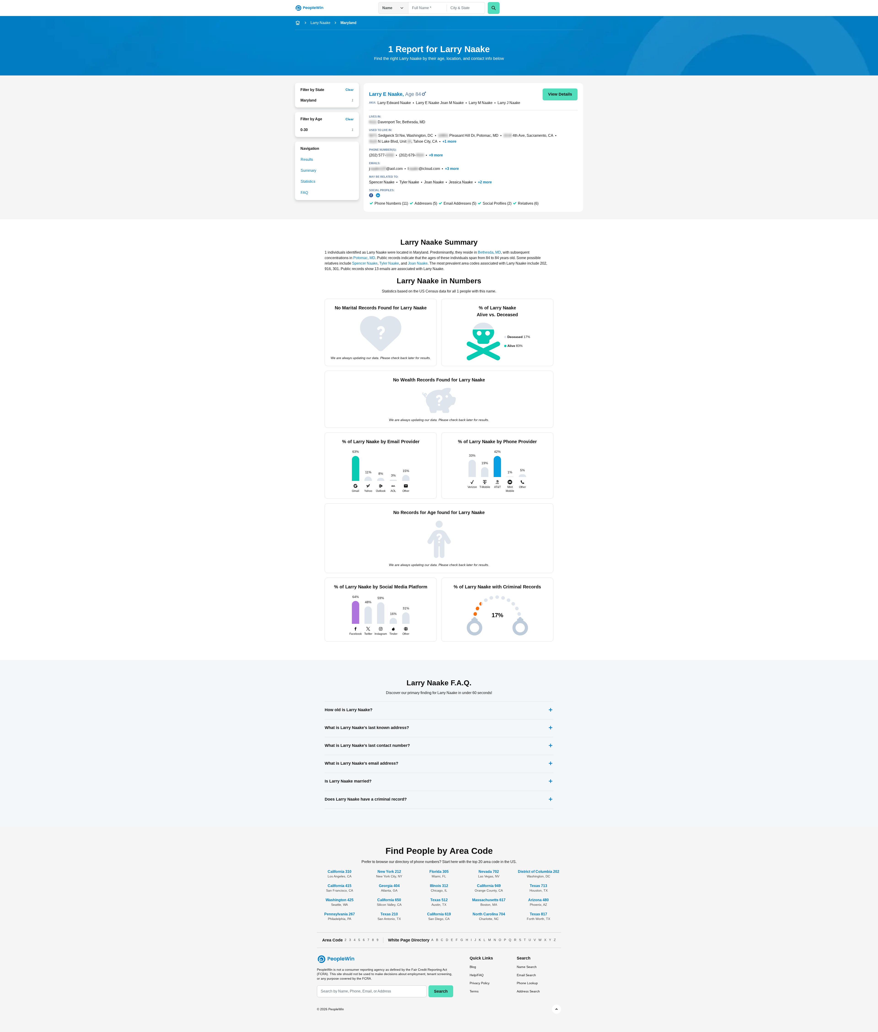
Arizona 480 (538, 900)
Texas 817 (538, 914)
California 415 (339, 886)
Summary (308, 170)
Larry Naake (320, 23)
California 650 (389, 900)
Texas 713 (538, 886)
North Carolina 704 (489, 914)
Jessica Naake (461, 182)
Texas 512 (439, 900)
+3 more (452, 169)
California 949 (489, 886)
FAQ (304, 193)
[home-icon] (297, 23)
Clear (349, 89)
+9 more (436, 155)
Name (387, 8)
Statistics (308, 181)
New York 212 (389, 872)
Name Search (527, 967)
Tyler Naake (409, 182)
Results (307, 159)
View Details (560, 94)
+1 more (449, 141)
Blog (473, 967)
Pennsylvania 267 (339, 914)
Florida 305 (439, 872)
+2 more (485, 182)
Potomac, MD (364, 258)
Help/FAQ (477, 975)
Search (441, 991)
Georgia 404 (389, 886)
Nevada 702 (489, 872)
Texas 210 (389, 914)
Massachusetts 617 (489, 900)
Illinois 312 (439, 886)
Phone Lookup (527, 983)
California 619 (439, 914)
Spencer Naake (381, 182)
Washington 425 (339, 900)
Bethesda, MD (489, 252)
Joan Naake (434, 182)
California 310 (339, 872)
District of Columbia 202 (538, 872)
